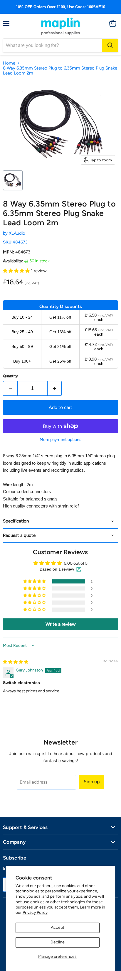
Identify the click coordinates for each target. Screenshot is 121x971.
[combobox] (52, 45)
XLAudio (17, 233)
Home (9, 63)
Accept (57, 927)
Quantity (10, 376)
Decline (58, 942)
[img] (15, 661)
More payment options (60, 439)
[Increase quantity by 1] (55, 388)
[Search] (110, 45)
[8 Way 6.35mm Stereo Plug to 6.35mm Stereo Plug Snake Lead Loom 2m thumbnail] (12, 180)
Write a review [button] (61, 624)
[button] (17, 270)
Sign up (92, 781)
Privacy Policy (35, 912)
